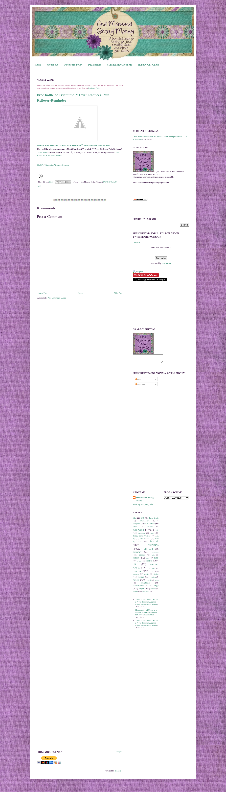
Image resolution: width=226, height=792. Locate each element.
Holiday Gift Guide (148, 64)
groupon (155, 552)
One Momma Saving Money (145, 499)
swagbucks (145, 582)
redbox (153, 577)
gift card (148, 549)
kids (153, 555)
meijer (149, 560)
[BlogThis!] (60, 182)
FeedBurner (166, 263)
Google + (136, 242)
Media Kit (52, 64)
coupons (138, 530)
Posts (139, 379)
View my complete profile (143, 504)
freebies (153, 545)
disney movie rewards (141, 535)
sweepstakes (138, 585)
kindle (136, 557)
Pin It (51, 182)
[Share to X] (63, 182)
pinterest (136, 574)
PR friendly (94, 64)
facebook (154, 541)
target (141, 588)
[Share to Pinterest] (69, 182)
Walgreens (136, 523)
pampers (137, 571)
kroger (139, 561)
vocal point (145, 591)
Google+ (119, 751)
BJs (134, 517)
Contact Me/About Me (119, 64)
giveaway (137, 551)
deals (152, 533)
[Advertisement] (161, 101)
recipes (141, 576)
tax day (153, 588)
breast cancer (149, 523)
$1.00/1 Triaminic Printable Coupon (53, 164)
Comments (141, 384)
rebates (155, 574)
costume (150, 526)
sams (156, 580)
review (136, 579)
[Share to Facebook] (66, 182)
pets (151, 571)
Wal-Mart (144, 520)
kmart (148, 558)
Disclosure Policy (73, 64)
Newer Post (42, 293)
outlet (153, 568)
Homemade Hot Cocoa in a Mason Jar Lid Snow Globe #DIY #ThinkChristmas (146, 612)
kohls (156, 557)
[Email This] (57, 182)
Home (38, 64)
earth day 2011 (145, 538)
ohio (135, 564)
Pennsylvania (153, 518)
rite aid (149, 580)
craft (156, 530)
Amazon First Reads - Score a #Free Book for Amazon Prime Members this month (146, 602)
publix (146, 574)
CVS (142, 517)
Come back (42, 152)
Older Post (118, 293)
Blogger (118, 770)
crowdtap (141, 533)
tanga (156, 585)
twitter (135, 591)
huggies (142, 554)
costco (135, 526)
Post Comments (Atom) (57, 297)
